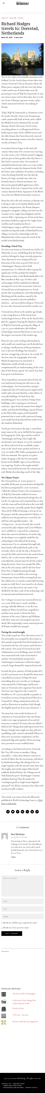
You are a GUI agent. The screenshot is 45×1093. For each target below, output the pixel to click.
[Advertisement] (18, 1052)
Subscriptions (19, 1084)
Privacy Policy (32, 1087)
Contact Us (6, 1084)
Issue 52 (4, 18)
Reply (13, 857)
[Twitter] (13, 811)
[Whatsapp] (27, 811)
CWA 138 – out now (20, 1015)
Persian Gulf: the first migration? (25, 1021)
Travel (21, 18)
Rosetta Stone (18, 1008)
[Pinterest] (17, 811)
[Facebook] (8, 811)
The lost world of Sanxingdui (24, 993)
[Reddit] (32, 811)
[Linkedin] (22, 811)
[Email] (37, 811)
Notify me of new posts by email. (16, 927)
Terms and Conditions (12, 1085)
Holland (12, 18)
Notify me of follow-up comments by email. (20, 923)
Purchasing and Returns (13, 1087)
